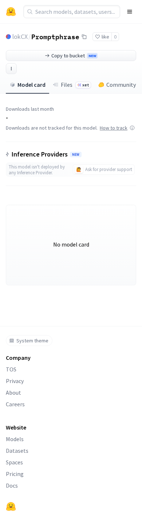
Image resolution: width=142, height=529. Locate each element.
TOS (11, 369)
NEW (75, 154)
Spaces (14, 462)
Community (121, 84)
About (13, 392)
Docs (12, 485)
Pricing (15, 473)
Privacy (15, 380)
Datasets (17, 450)
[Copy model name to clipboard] (84, 36)
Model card (31, 84)
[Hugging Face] (11, 506)
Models (15, 439)
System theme (32, 340)
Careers (15, 404)
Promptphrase (55, 36)
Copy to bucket (73, 55)
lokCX (20, 36)
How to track (113, 128)
